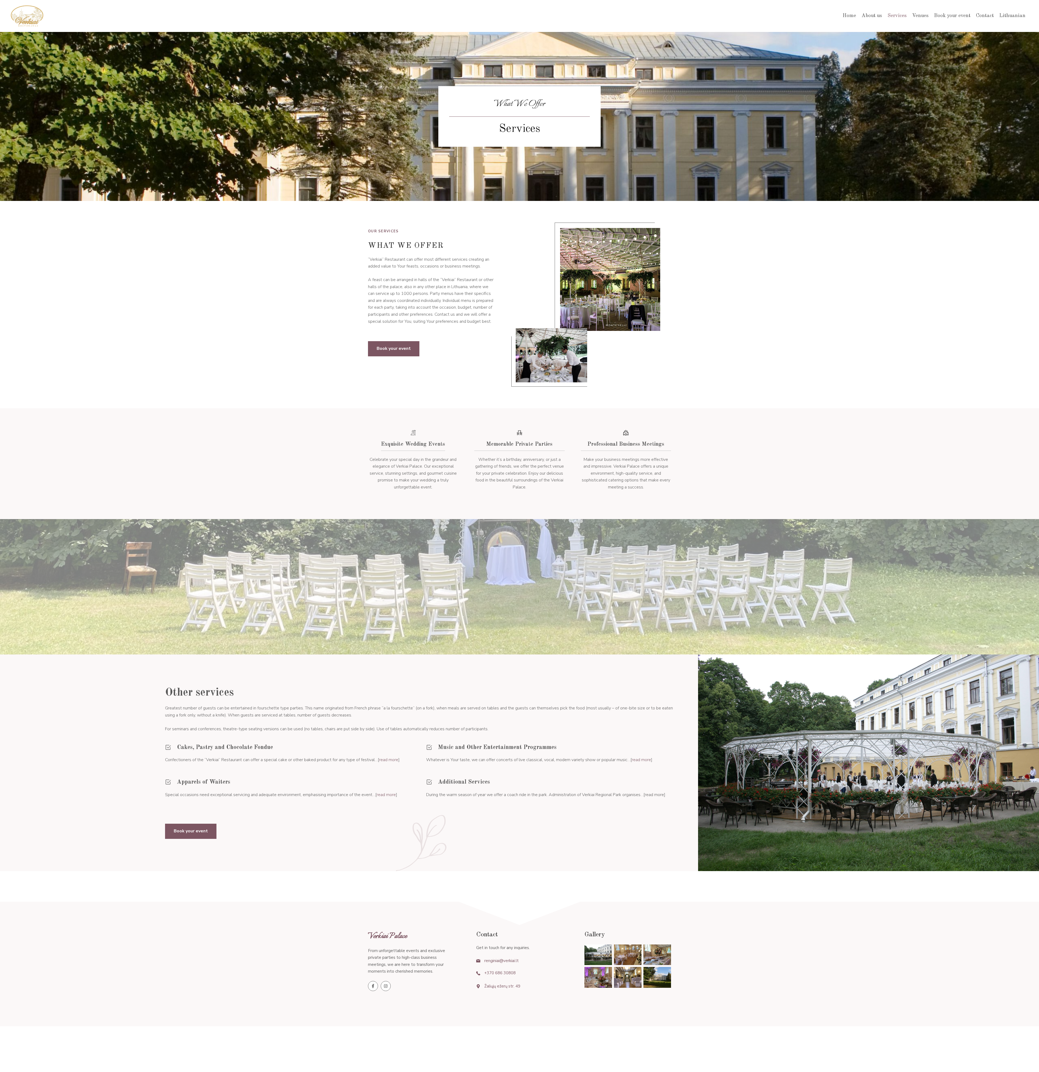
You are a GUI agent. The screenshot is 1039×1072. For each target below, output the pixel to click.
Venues (920, 15)
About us (872, 15)
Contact (985, 15)
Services (897, 15)
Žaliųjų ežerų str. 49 (502, 986)
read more (388, 760)
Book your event (952, 15)
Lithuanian (1012, 15)
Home (849, 15)
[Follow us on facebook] (373, 986)
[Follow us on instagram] (386, 986)
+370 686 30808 (500, 973)
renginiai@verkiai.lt (501, 960)
